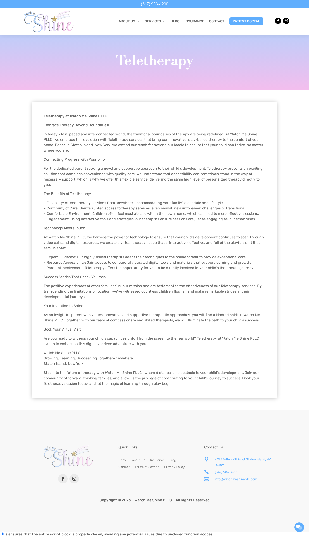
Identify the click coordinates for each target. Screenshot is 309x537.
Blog (175, 21)
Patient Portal (246, 21)
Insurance (194, 21)
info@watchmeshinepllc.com (236, 479)
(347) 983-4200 (226, 472)
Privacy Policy (174, 467)
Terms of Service (147, 467)
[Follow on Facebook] (278, 21)
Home (122, 460)
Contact (216, 21)
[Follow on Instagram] (286, 21)
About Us (138, 460)
